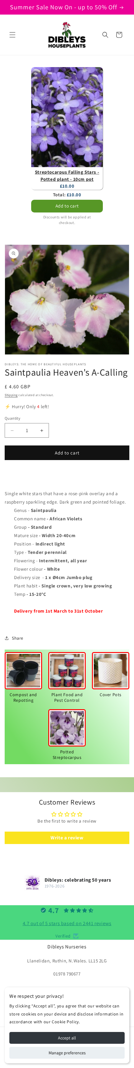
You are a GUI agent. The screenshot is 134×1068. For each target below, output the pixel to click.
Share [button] (17, 638)
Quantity (12, 418)
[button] (12, 35)
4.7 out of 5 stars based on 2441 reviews (67, 923)
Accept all (67, 1038)
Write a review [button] (66, 837)
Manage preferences (67, 1053)
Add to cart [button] (67, 206)
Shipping (11, 395)
